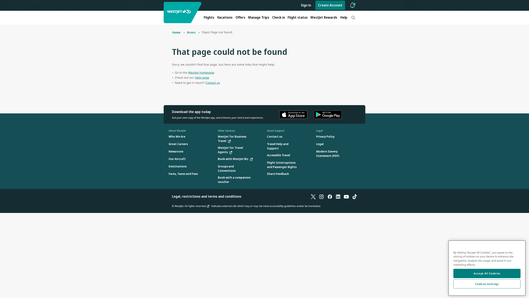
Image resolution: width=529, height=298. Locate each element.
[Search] (353, 18)
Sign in (306, 5)
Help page (202, 77)
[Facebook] (329, 196)
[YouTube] (346, 196)
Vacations (224, 17)
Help (343, 17)
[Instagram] (321, 196)
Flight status (298, 17)
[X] (313, 196)
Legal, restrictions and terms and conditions (206, 196)
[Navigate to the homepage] (183, 12)
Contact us (212, 83)
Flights (209, 17)
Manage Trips (258, 17)
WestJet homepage (201, 72)
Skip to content (3, 8)
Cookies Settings (487, 284)
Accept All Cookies (487, 273)
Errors (191, 32)
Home (176, 32)
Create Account (330, 5)
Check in (278, 17)
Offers (240, 17)
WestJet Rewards (323, 17)
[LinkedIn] (338, 196)
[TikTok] (354, 196)
